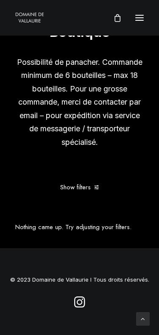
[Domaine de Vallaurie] (29, 17)
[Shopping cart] (113, 18)
